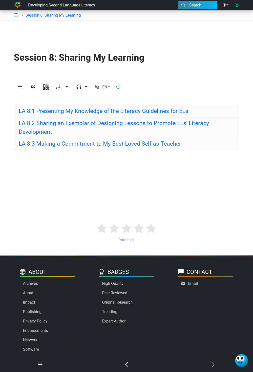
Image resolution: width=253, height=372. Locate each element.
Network (30, 340)
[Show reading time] (118, 86)
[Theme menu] (225, 5)
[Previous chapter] (126, 365)
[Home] (17, 5)
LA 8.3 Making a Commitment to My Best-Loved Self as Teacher (100, 143)
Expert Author (114, 321)
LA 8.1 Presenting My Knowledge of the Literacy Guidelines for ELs (103, 110)
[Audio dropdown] (82, 87)
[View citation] (33, 87)
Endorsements (35, 330)
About (28, 293)
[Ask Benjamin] (241, 360)
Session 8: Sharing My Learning (53, 15)
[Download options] (62, 87)
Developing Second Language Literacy (61, 5)
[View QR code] (46, 87)
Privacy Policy (35, 321)
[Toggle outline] (20, 87)
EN (104, 87)
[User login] (237, 5)
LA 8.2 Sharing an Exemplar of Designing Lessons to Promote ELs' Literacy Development (114, 127)
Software (31, 349)
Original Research (117, 302)
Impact (29, 302)
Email (193, 283)
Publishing (32, 311)
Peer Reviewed (114, 293)
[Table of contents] (16, 15)
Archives (30, 283)
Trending (109, 311)
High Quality (113, 283)
